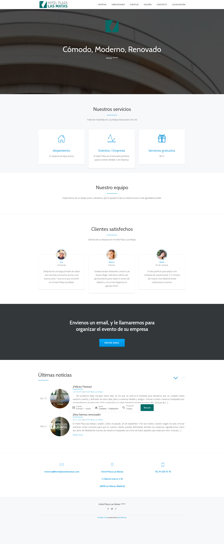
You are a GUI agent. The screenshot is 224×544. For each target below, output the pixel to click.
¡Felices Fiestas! (82, 386)
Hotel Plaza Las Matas (94, 391)
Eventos (134, 5)
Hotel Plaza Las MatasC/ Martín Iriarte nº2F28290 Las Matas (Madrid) (112, 479)
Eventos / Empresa (111, 150)
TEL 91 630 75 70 (163, 471)
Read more (78, 434)
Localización (178, 5)
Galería (148, 5)
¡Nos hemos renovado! (87, 414)
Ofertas (102, 5)
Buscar (147, 407)
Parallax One (102, 517)
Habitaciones (118, 5)
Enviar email (114, 342)
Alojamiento (61, 150)
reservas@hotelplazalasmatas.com (61, 471)
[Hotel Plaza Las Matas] (54, 4)
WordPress (122, 517)
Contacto (162, 5)
